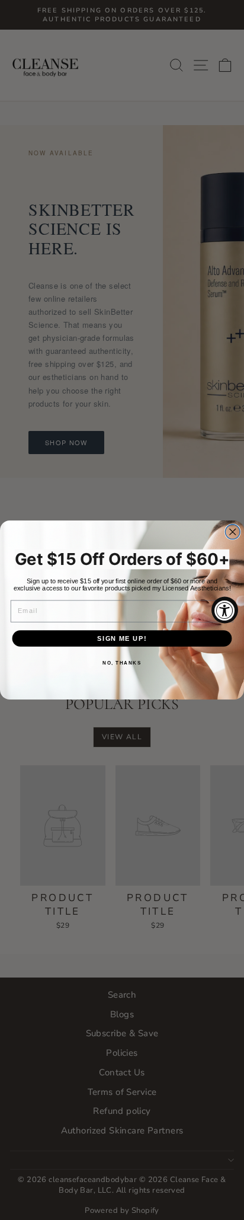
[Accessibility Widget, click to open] (224, 610)
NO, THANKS (121, 663)
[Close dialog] (232, 532)
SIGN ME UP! (121, 638)
